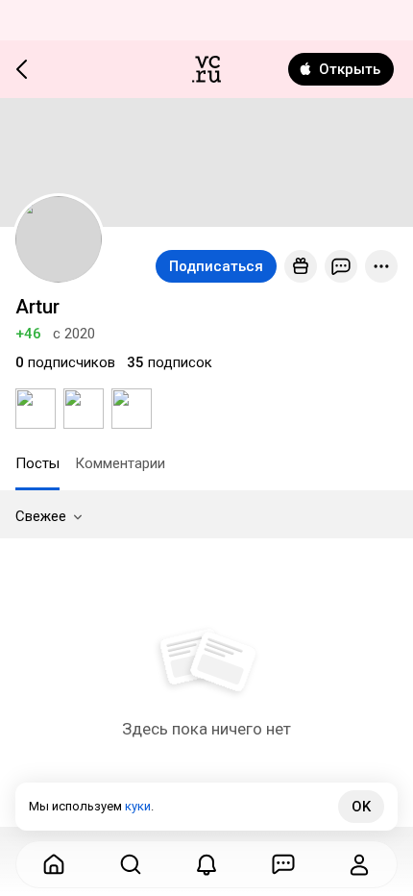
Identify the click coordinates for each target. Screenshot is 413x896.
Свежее (40, 516)
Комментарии (120, 463)
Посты (37, 463)
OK (361, 806)
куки (138, 806)
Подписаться (216, 266)
